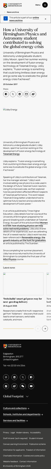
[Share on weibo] (33, 94)
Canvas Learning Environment (15, 444)
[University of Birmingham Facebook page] (31, 377)
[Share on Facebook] (6, 94)
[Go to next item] (45, 329)
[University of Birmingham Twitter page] (23, 377)
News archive (13, 12)
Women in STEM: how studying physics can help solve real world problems (25, 225)
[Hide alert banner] (45, 19)
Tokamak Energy (11, 153)
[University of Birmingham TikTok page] (6, 386)
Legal (12, 432)
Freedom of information (36, 450)
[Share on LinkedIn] (19, 94)
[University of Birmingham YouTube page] (31, 386)
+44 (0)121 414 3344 (16, 365)
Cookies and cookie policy (34, 455)
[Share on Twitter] (13, 94)
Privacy (6, 432)
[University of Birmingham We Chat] (23, 386)
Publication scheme (37, 444)
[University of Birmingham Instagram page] (6, 377)
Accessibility (35, 432)
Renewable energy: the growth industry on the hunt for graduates (24, 239)
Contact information (28, 461)
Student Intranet (36, 438)
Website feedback (10, 461)
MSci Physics (9, 259)
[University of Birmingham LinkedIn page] (14, 377)
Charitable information (12, 455)
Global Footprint (13, 396)
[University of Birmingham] (12, 5)
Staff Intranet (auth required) (15, 438)
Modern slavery (22, 432)
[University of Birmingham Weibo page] (14, 386)
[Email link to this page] (26, 94)
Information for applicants (14, 450)
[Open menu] (45, 5)
